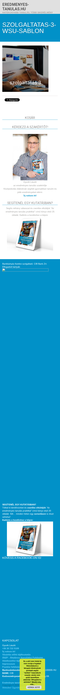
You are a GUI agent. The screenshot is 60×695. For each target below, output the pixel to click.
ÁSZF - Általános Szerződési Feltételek (22, 657)
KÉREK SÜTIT (34, 687)
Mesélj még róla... (35, 683)
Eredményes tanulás (12, 683)
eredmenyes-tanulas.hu (15, 6)
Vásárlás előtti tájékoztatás (16, 654)
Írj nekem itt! (30, 195)
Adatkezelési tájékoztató (15, 661)
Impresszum (8, 664)
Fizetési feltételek (11, 667)
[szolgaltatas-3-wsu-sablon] (25, 68)
